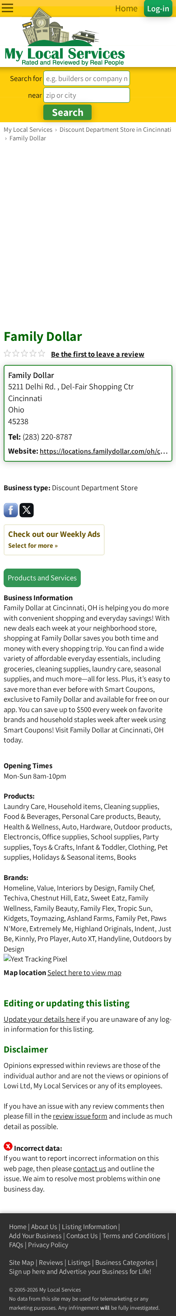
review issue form (80, 1116)
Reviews (51, 1262)
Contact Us (82, 1235)
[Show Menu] (7, 8)
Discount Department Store (95, 488)
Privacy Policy (48, 1244)
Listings (79, 1262)
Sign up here (27, 1271)
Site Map (21, 1262)
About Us (44, 1226)
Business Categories (124, 1262)
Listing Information (89, 1226)
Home (18, 1226)
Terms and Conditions (134, 1235)
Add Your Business (35, 1235)
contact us (89, 1168)
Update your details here (42, 1019)
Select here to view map (84, 972)
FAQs (16, 1244)
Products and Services (42, 578)
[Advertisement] (88, 235)
